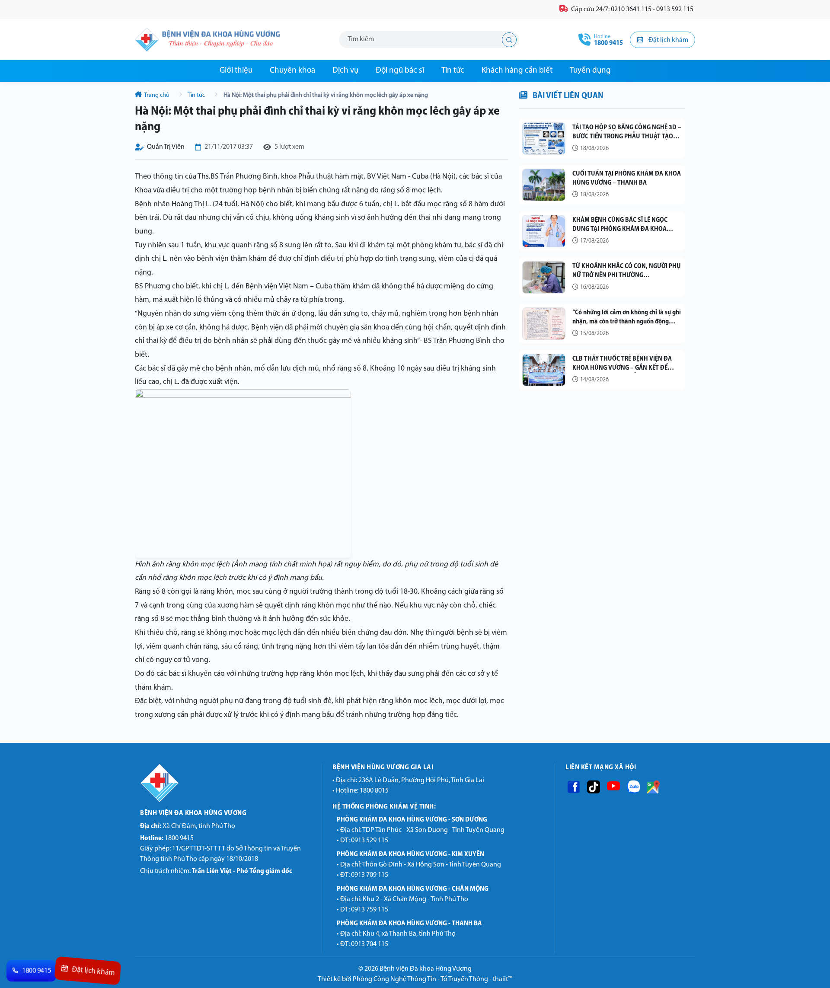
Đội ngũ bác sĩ (400, 71)
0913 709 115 (369, 875)
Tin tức (452, 71)
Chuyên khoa (292, 71)
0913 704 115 (369, 944)
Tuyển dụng (590, 71)
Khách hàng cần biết (517, 71)
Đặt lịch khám (667, 40)
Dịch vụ (345, 71)
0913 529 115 (369, 840)
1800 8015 (374, 790)
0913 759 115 (369, 909)
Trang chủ (157, 95)
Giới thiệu (236, 71)
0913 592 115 (674, 9)
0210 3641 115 (631, 9)
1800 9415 (167, 838)
